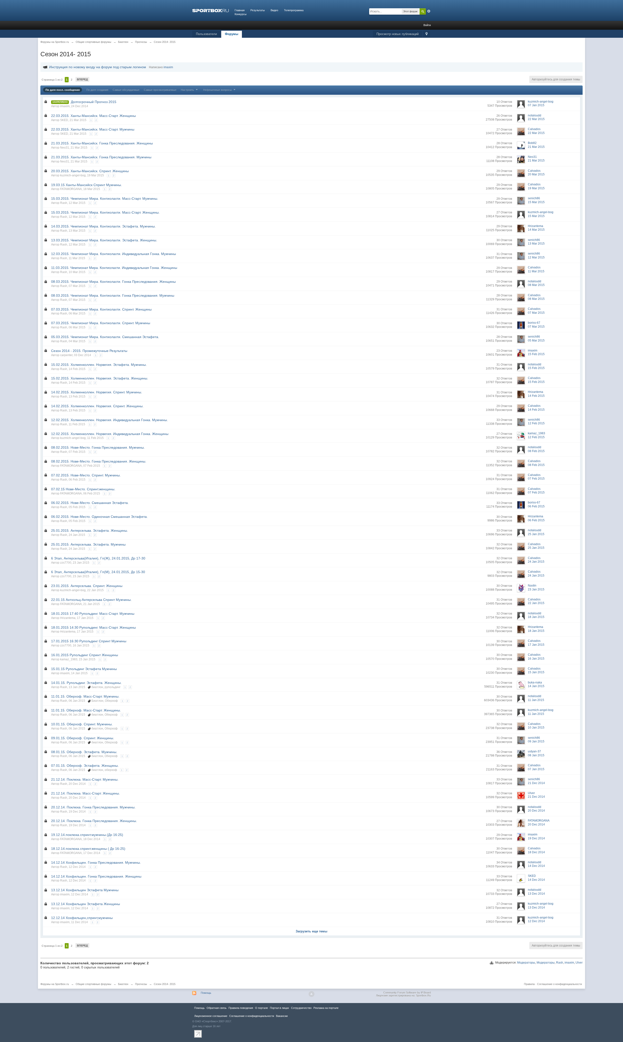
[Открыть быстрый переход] (426, 34)
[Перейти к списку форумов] (210, 10)
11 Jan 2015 (536, 700)
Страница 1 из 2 (52, 79)
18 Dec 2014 (536, 852)
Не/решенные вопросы (217, 89)
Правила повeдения (241, 1007)
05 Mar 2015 (536, 340)
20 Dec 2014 (536, 810)
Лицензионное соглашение (210, 1015)
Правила (529, 984)
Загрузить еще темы (311, 931)
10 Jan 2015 (536, 727)
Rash (559, 962)
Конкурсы (241, 14)
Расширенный (429, 11)
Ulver (579, 962)
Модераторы (526, 962)
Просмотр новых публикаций (397, 34)
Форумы (231, 34)
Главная (240, 10)
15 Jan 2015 (536, 672)
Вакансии (282, 1015)
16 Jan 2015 (536, 658)
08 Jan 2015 (536, 755)
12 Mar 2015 (536, 257)
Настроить (188, 89)
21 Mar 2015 (536, 147)
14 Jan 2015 (536, 686)
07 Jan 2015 (536, 105)
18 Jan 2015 (536, 617)
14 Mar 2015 (536, 229)
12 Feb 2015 (536, 423)
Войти (427, 25)
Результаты (257, 10)
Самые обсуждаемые (126, 89)
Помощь (206, 992)
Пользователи (206, 34)
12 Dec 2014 (536, 921)
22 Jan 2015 (536, 603)
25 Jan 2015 (536, 534)
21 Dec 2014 (536, 783)
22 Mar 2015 (536, 119)
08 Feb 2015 (536, 451)
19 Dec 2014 (536, 838)
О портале (261, 1007)
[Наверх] (311, 994)
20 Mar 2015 (536, 174)
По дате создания (97, 89)
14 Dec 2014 (536, 866)
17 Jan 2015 (536, 644)
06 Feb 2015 (536, 506)
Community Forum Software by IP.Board (407, 992)
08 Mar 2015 (536, 285)
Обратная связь (217, 1007)
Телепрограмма (293, 10)
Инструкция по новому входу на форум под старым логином (97, 67)
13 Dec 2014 (536, 893)
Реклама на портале (326, 1007)
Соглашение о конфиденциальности (559, 984)
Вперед (82, 79)
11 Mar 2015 (536, 271)
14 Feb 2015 (536, 396)
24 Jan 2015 (536, 561)
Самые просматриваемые (160, 89)
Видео (274, 10)
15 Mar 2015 (536, 202)
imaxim (569, 962)
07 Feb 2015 (536, 478)
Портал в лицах (279, 1007)
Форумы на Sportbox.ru (54, 984)
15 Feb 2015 (536, 354)
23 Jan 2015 (536, 589)
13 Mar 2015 (536, 243)
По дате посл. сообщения (63, 89)
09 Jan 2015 (536, 741)
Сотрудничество (301, 1007)
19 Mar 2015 (536, 188)
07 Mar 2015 (536, 312)
